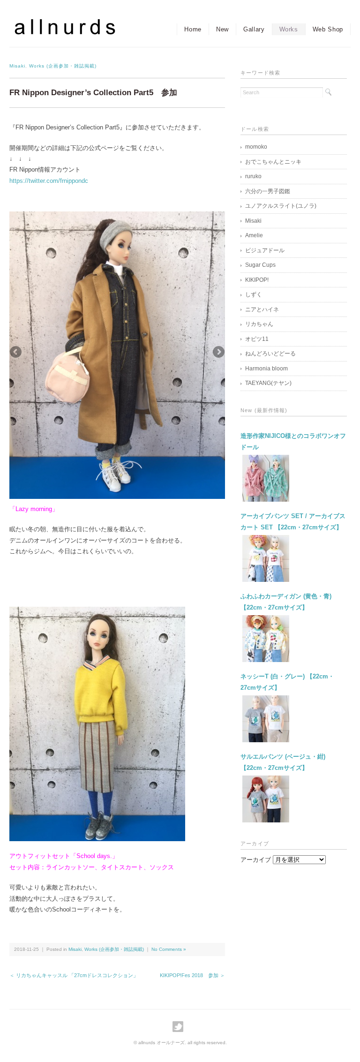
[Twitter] (180, 1026)
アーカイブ (255, 859)
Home (193, 29)
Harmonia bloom (266, 368)
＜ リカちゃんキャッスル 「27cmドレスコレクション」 (73, 975)
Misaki (17, 65)
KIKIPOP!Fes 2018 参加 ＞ (192, 975)
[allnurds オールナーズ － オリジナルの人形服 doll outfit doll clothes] (75, 26)
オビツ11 (257, 339)
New (222, 29)
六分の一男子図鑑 (267, 191)
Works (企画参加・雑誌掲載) (63, 65)
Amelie (254, 235)
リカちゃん (259, 324)
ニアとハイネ (262, 309)
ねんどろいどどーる (270, 353)
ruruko (253, 176)
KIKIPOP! (257, 280)
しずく (253, 294)
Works (288, 29)
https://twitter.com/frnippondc (48, 180)
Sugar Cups (260, 265)
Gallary (254, 29)
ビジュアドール (265, 250)
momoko (256, 146)
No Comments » (168, 949)
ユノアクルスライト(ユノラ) (280, 206)
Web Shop (328, 29)
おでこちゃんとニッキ (273, 161)
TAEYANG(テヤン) (268, 383)
